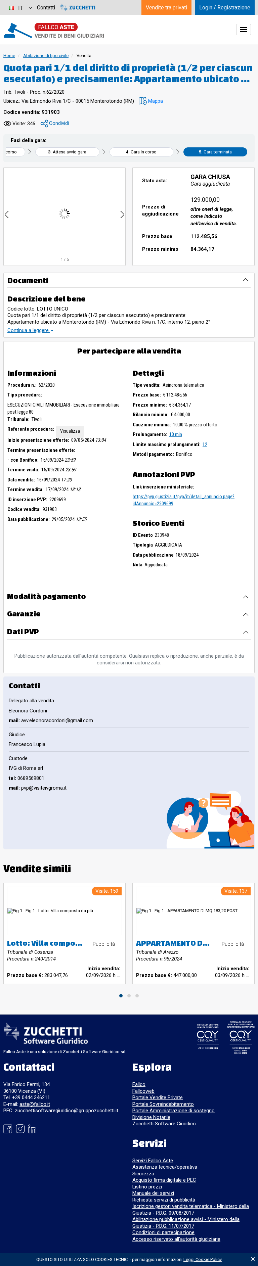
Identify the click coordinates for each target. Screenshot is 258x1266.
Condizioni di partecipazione (163, 1232)
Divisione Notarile (151, 1117)
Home (9, 55)
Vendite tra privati (166, 7)
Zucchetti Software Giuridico (164, 1124)
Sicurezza (143, 1174)
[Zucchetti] (77, 7)
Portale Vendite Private (157, 1097)
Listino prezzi (147, 1187)
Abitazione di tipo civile (46, 55)
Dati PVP (23, 631)
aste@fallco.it (34, 1104)
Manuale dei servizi (153, 1193)
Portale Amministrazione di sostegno (173, 1111)
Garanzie (24, 613)
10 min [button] (175, 434)
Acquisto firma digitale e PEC (164, 1180)
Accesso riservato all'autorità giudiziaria (176, 1239)
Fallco (138, 1084)
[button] (151, 101)
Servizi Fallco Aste (152, 1161)
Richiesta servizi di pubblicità (163, 1200)
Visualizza (70, 431)
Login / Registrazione (224, 7)
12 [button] (205, 444)
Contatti (46, 7)
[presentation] (6, 213)
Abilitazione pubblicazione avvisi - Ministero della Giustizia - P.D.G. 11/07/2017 (186, 1222)
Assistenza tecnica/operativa (164, 1167)
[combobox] (20, 7)
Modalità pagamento (46, 596)
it (20, 8)
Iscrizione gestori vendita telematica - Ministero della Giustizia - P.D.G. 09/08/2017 (190, 1209)
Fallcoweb (143, 1091)
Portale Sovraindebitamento (163, 1104)
